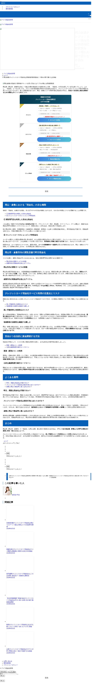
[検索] (90, 15)
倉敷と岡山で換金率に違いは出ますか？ (19, 386)
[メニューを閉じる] (0, 1)
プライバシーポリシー (11, 665)
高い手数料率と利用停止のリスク (17, 304)
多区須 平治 (16, 495)
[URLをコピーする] (8, 453)
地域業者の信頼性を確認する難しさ (17, 306)
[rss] (90, 13)
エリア (78, 66)
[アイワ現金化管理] (6, 20)
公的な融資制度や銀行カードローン (17, 347)
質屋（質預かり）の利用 (14, 345)
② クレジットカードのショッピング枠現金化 (20, 215)
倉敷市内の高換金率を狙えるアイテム (18, 263)
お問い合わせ (8, 661)
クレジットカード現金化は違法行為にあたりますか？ (23, 385)
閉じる (2, 675)
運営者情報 (9, 9)
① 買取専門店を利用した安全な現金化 (18, 213)
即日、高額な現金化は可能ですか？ (17, 383)
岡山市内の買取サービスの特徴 (16, 261)
